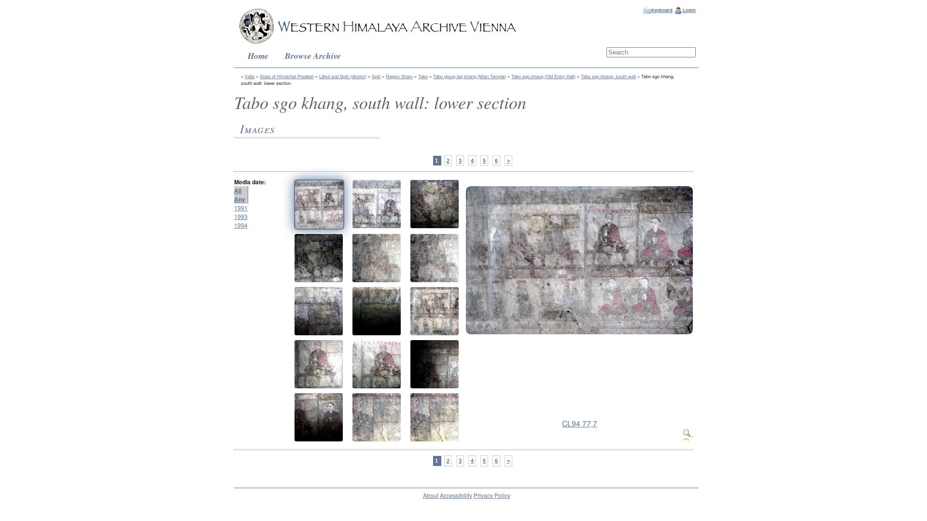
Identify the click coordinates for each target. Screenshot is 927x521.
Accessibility (456, 495)
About (430, 495)
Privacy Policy (492, 495)
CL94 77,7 (579, 423)
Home (258, 56)
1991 (241, 208)
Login (689, 10)
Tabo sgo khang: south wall (608, 76)
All (237, 190)
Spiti (376, 76)
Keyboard (662, 10)
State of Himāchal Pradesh (287, 76)
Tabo (423, 76)
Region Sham (399, 76)
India (249, 76)
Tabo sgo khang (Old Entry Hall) (543, 76)
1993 (241, 216)
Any (239, 199)
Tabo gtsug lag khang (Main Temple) (469, 76)
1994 (241, 225)
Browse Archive (313, 56)
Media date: (250, 182)
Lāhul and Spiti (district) (342, 76)
